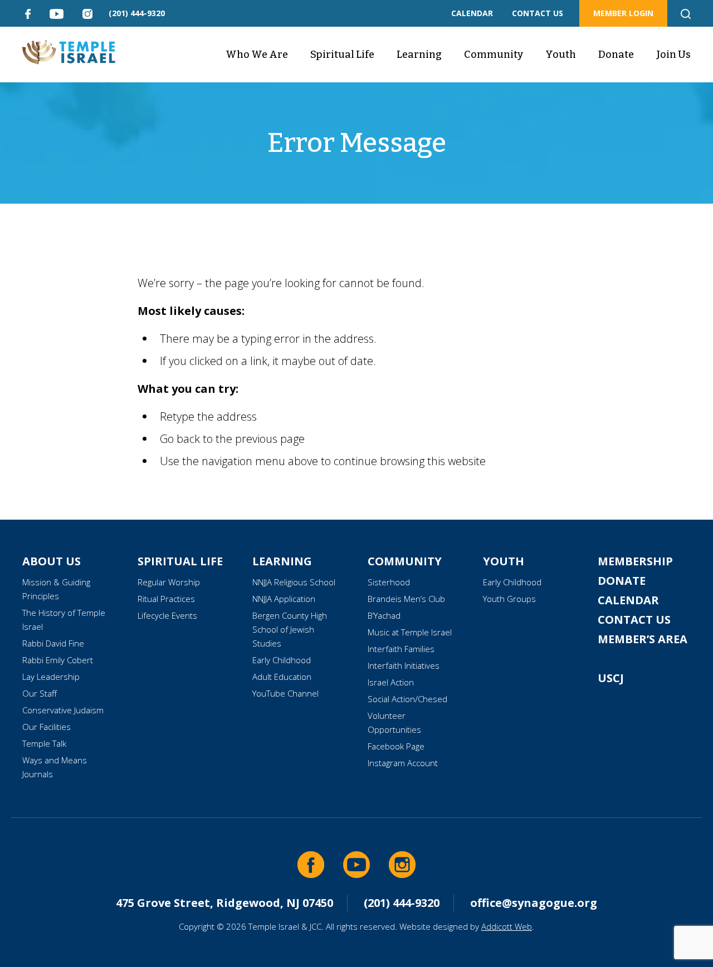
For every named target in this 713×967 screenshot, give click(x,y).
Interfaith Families (401, 648)
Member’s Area (642, 639)
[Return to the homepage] (68, 52)
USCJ (611, 677)
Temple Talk (44, 743)
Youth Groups (509, 598)
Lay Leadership (51, 676)
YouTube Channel (285, 693)
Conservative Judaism (63, 710)
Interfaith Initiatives (403, 665)
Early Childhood (281, 659)
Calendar (628, 600)
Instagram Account (403, 762)
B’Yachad (384, 615)
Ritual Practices (166, 598)
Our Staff (39, 693)
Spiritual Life (342, 54)
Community (493, 54)
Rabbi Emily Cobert (57, 659)
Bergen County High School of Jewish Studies (289, 629)
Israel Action (391, 682)
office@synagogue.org (533, 902)
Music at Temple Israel (410, 632)
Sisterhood (389, 582)
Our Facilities (46, 726)
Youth (560, 54)
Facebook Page (396, 746)
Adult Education (281, 676)
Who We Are (257, 54)
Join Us (673, 54)
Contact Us (634, 619)
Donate (616, 54)
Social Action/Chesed (407, 698)
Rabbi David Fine (53, 643)
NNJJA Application (283, 598)
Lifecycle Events (167, 615)
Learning (419, 54)
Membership (635, 561)
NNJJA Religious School (293, 582)
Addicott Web (506, 926)
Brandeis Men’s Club (406, 598)
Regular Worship (169, 582)
